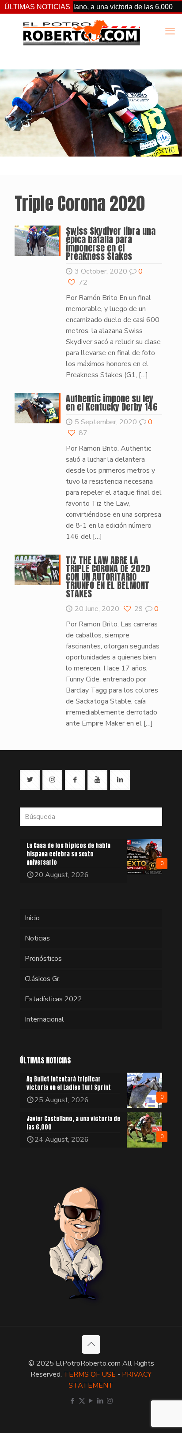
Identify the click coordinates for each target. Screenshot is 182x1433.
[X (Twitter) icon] (82, 1400)
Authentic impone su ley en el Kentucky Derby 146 (112, 403)
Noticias (37, 938)
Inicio (32, 918)
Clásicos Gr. (43, 979)
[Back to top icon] (91, 1344)
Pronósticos (43, 958)
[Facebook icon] (72, 1400)
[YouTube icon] (91, 1400)
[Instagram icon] (109, 1400)
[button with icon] (30, 780)
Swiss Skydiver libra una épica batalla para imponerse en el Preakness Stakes (110, 243)
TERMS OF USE (90, 1374)
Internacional (44, 1019)
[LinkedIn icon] (100, 1400)
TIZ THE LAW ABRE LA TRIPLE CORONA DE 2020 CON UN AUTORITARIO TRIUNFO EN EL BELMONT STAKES (108, 576)
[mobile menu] (170, 31)
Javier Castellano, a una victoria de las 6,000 (86, 7)
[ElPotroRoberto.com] (81, 32)
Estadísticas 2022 (53, 999)
